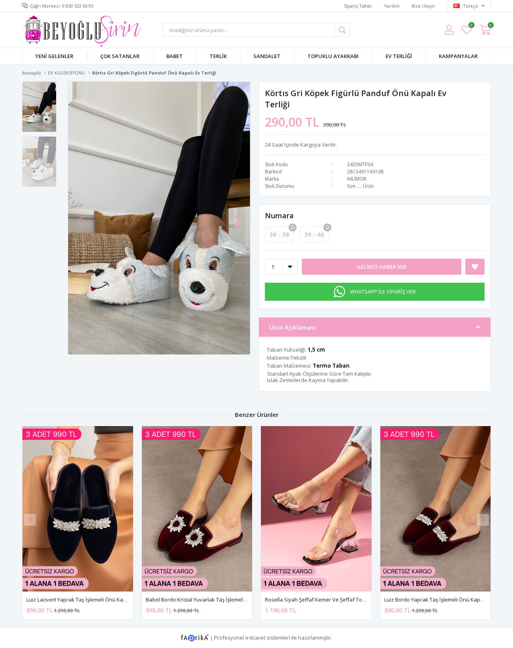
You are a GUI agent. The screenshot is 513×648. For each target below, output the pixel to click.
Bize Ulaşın (423, 6)
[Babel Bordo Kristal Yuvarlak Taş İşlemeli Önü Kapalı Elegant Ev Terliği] (197, 509)
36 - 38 (279, 234)
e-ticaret (255, 637)
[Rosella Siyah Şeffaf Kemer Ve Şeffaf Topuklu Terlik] (316, 509)
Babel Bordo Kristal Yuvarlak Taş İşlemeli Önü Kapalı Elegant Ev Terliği (230, 599)
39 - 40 (314, 234)
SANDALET (267, 56)
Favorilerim (471, 26)
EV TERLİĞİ (399, 56)
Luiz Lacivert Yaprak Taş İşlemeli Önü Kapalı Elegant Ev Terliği (100, 599)
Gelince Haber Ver (381, 266)
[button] (238, 217)
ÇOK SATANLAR (119, 56)
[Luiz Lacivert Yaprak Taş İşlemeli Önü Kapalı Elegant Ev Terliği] (77, 509)
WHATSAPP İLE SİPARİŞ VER (383, 291)
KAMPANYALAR (458, 56)
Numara (279, 215)
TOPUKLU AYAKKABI (333, 56)
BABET (174, 56)
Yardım (392, 6)
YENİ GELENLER (54, 56)
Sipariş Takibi (358, 6)
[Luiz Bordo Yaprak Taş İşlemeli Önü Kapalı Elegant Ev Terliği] (435, 509)
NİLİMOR (356, 178)
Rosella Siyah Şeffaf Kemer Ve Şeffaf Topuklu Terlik (327, 599)
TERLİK (218, 56)
